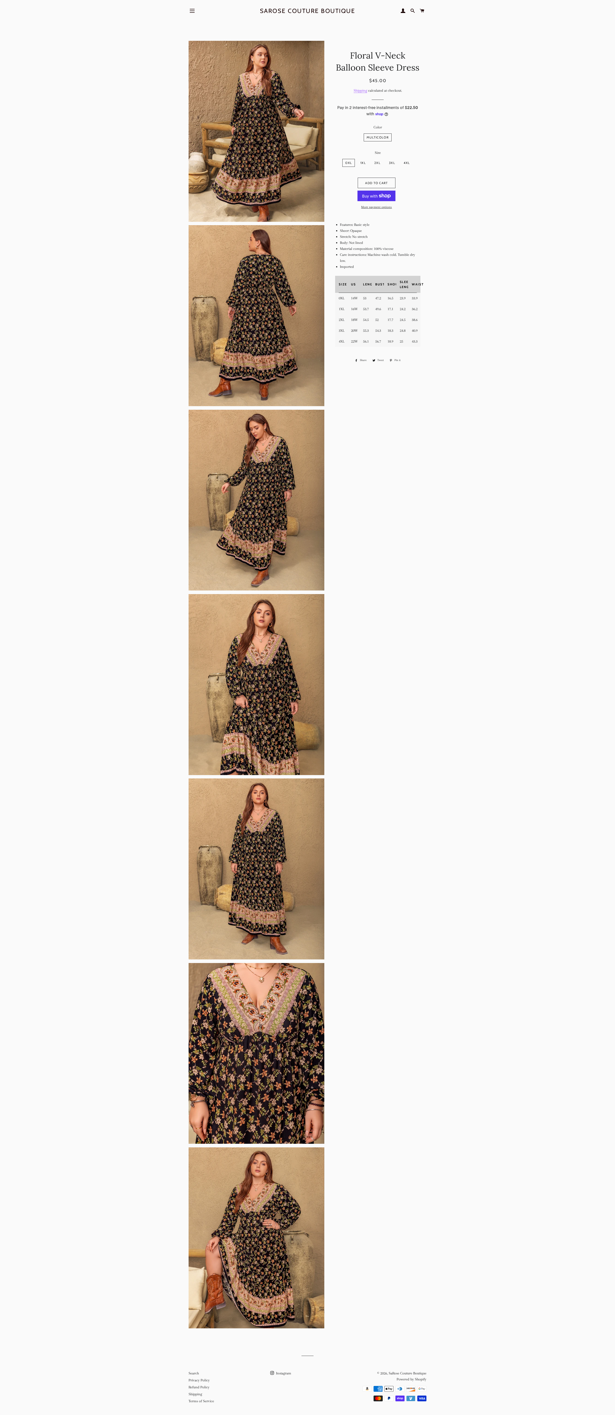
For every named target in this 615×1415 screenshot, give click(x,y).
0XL (348, 163)
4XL (407, 163)
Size (378, 153)
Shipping (360, 90)
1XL (363, 163)
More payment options (376, 207)
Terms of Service (201, 1401)
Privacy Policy (199, 1380)
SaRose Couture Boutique (307, 10)
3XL (392, 163)
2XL (377, 163)
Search (194, 1373)
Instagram (283, 1373)
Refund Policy (199, 1387)
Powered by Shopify (411, 1379)
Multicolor (378, 137)
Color (378, 127)
